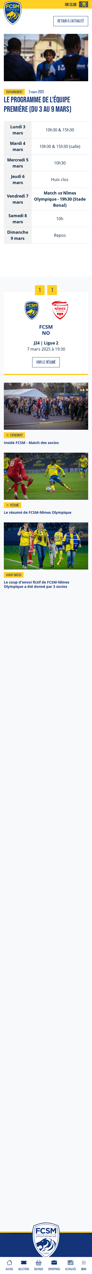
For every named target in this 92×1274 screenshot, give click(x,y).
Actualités (70, 1269)
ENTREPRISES (54, 1269)
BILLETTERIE (23, 1269)
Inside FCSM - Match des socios (31, 442)
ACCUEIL (9, 1269)
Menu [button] (83, 1269)
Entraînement (14, 92)
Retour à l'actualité (70, 21)
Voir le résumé (46, 362)
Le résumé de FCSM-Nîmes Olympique (37, 512)
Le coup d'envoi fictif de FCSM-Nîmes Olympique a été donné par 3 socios (36, 584)
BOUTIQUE (38, 1269)
